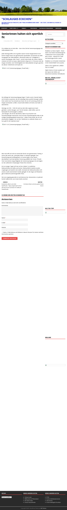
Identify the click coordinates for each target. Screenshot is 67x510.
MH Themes (43, 508)
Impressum (58, 28)
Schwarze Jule (28, 497)
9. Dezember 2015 (8, 41)
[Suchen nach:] (55, 34)
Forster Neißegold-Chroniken (53, 502)
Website (4, 227)
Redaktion (17, 41)
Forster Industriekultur (30, 502)
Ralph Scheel (48, 70)
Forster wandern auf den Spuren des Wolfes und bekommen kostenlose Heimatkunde (55, 72)
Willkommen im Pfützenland (31, 499)
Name (3, 218)
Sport (35, 41)
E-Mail (3, 222)
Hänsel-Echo (49, 500)
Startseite (4, 28)
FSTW (47, 497)
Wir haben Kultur (29, 500)
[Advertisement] (55, 352)
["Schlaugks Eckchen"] (33, 14)
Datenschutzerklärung (46, 28)
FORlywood (33, 28)
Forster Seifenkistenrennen (53, 499)
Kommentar (5, 205)
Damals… (24, 28)
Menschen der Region (27, 41)
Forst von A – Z (14, 28)
